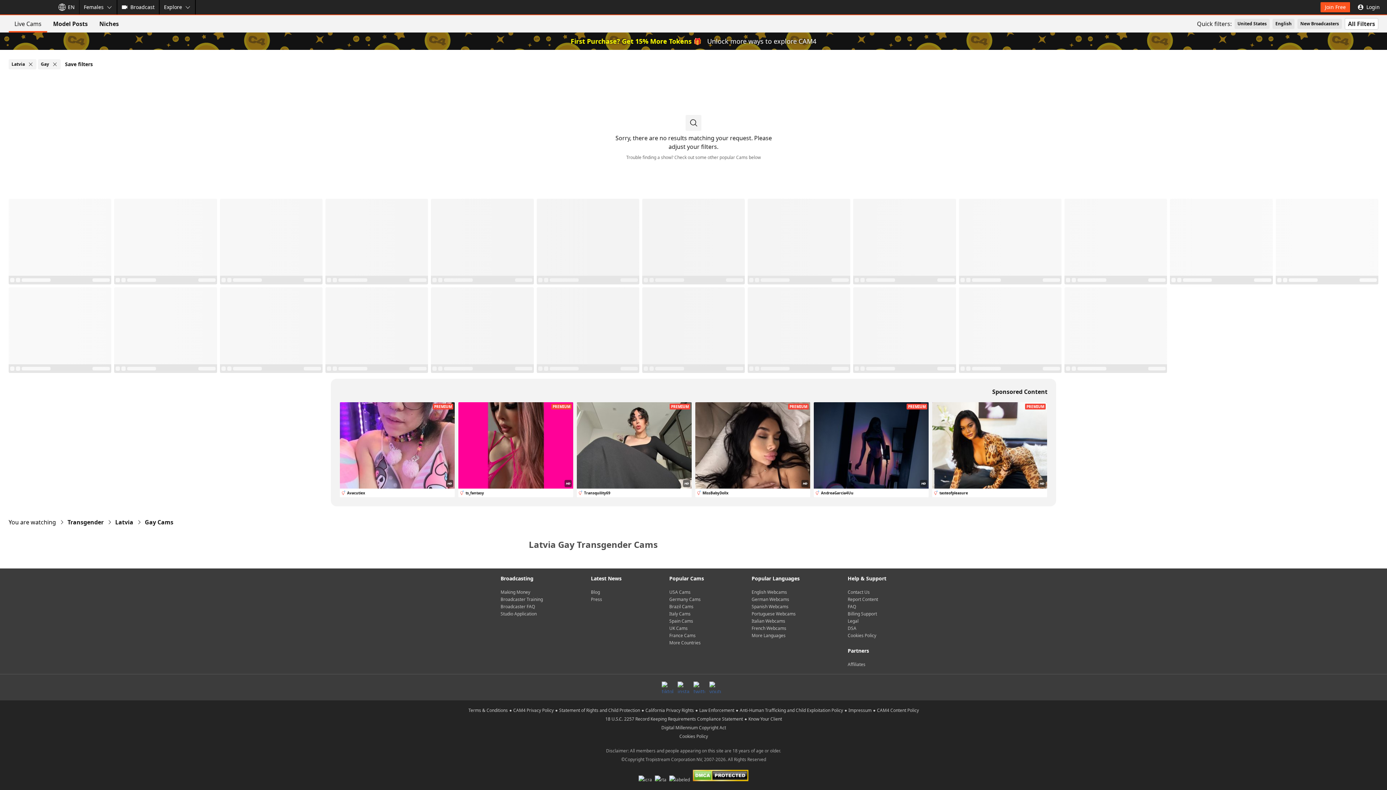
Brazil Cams (681, 607)
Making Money (515, 592)
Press (596, 599)
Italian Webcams (768, 621)
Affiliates (856, 664)
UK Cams (678, 628)
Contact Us (859, 592)
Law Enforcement (716, 710)
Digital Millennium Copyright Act (693, 728)
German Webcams (770, 599)
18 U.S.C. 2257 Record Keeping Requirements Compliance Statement (674, 719)
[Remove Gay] (55, 64)
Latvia (124, 522)
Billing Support (862, 614)
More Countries (685, 643)
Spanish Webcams (770, 607)
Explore (173, 7)
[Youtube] (715, 687)
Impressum (860, 710)
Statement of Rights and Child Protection (599, 710)
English (1283, 24)
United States (1252, 24)
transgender (86, 522)
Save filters (79, 64)
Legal (853, 621)
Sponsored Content (1019, 392)
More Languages (769, 635)
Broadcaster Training (522, 599)
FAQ (852, 607)
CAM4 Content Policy (898, 710)
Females (94, 7)
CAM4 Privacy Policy (533, 710)
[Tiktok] (667, 687)
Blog (595, 592)
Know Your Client (765, 719)
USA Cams (680, 592)
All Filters (1361, 24)
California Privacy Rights (669, 710)
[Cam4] (26, 7)
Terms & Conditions (488, 710)
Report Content (863, 599)
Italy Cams (680, 614)
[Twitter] (699, 687)
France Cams (682, 635)
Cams (159, 522)
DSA (852, 628)
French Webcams (769, 628)
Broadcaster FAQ (518, 607)
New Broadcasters (1319, 24)
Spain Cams (681, 621)
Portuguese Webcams (774, 614)
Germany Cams (685, 599)
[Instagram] (683, 687)
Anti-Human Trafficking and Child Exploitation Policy (791, 710)
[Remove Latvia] (30, 64)
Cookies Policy (862, 635)
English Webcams (769, 592)
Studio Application (519, 614)
